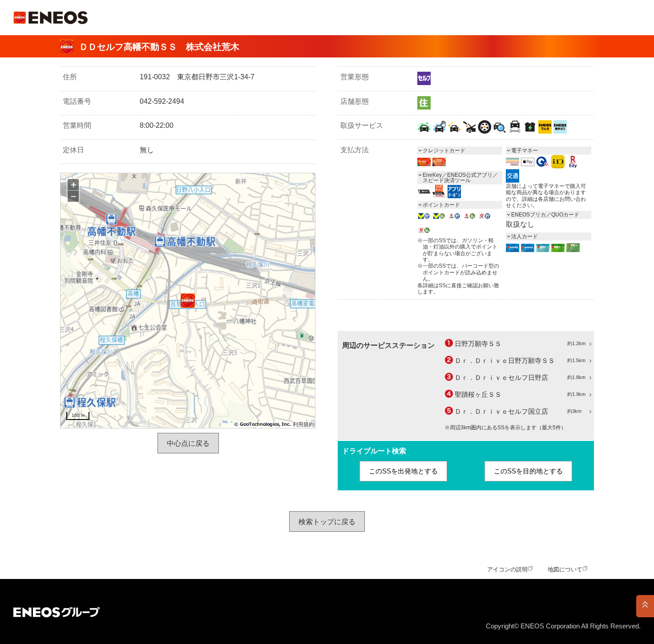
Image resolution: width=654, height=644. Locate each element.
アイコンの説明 (507, 569)
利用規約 (303, 424)
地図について (565, 569)
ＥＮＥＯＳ (50, 17)
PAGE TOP (645, 606)
